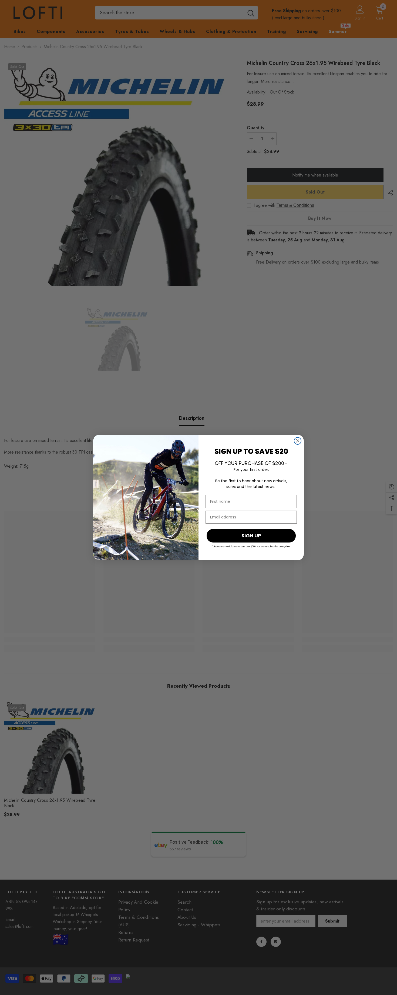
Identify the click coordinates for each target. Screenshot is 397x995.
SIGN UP (251, 535)
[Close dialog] (297, 440)
